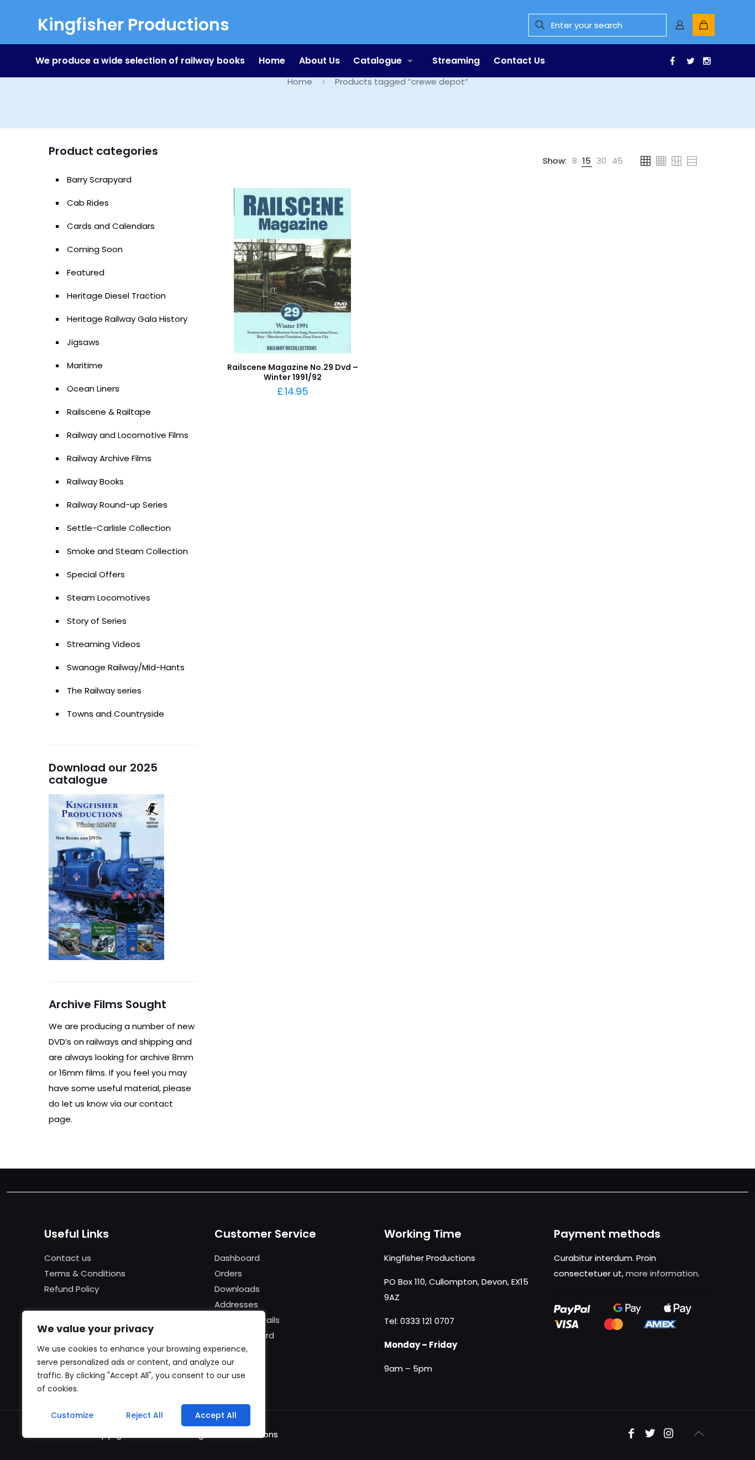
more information (662, 1273)
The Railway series (104, 690)
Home (299, 81)
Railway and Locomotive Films (127, 435)
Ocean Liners (93, 388)
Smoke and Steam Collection (127, 551)
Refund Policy (71, 1289)
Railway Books (95, 481)
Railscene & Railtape (109, 412)
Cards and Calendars (111, 226)
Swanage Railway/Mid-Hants (126, 667)
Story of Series (97, 621)
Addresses (236, 1304)
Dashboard (237, 1258)
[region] (143, 1374)
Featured (85, 272)
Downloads (237, 1289)
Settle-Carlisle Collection (119, 528)
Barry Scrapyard (99, 179)
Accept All (216, 1415)
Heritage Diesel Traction (116, 295)
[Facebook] (671, 60)
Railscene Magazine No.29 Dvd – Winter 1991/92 (292, 372)
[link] (574, 161)
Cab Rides (88, 202)
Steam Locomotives (108, 597)
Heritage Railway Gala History (127, 319)
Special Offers (96, 574)
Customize (72, 1415)
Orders (228, 1273)
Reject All (144, 1415)
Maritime (85, 365)
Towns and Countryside (115, 713)
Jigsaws (83, 342)
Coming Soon (95, 249)
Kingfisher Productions (133, 24)
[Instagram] (669, 1434)
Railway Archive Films (109, 458)
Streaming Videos (103, 644)
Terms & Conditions (84, 1273)
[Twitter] (687, 60)
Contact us (67, 1258)
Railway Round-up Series (117, 504)
